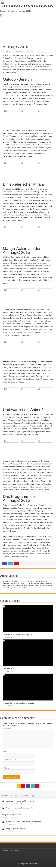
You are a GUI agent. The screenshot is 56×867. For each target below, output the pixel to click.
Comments (24, 796)
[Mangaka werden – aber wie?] (3, 829)
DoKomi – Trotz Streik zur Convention (19, 808)
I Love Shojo (29, 274)
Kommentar (8, 729)
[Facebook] (28, 786)
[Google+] (23, 786)
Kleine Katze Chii (9, 379)
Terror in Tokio (38, 475)
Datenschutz (15, 850)
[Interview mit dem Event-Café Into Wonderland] (3, 822)
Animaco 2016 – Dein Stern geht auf (18, 634)
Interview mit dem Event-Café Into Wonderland (23, 822)
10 (17, 810)
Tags (33, 796)
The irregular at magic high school (15, 472)
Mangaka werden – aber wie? (16, 829)
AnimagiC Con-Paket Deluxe (40, 542)
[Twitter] (33, 786)
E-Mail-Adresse (9, 760)
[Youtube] (37, 786)
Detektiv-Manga (15, 330)
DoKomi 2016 (8, 668)
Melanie (7, 51)
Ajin (34, 330)
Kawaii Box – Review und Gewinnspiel (19, 801)
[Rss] (19, 786)
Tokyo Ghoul (46, 365)
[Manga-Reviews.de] (28, 6)
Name (5, 752)
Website (6, 768)
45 (21, 804)
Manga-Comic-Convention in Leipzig (18, 703)
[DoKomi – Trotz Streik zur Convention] (3, 808)
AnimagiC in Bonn (35, 508)
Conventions (12, 11)
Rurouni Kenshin (35, 472)
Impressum (5, 850)
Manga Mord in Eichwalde (11, 815)
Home (2, 11)
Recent (5, 796)
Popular (14, 796)
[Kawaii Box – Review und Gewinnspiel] (3, 801)
